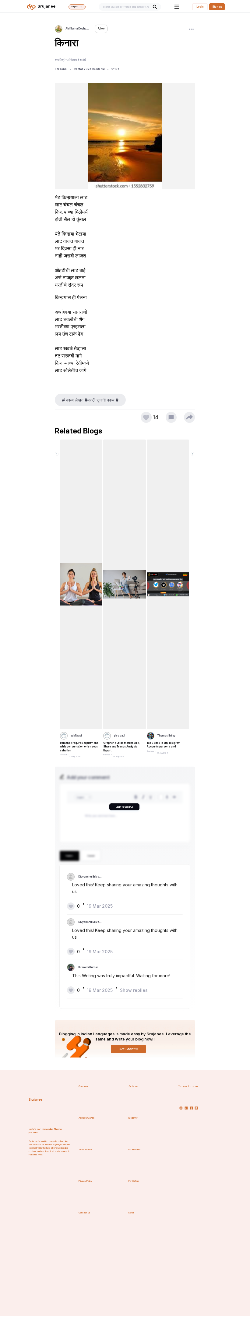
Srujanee (35, 1100)
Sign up (217, 6)
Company (83, 1086)
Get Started (128, 1049)
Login (200, 6)
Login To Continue (124, 807)
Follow (101, 28)
